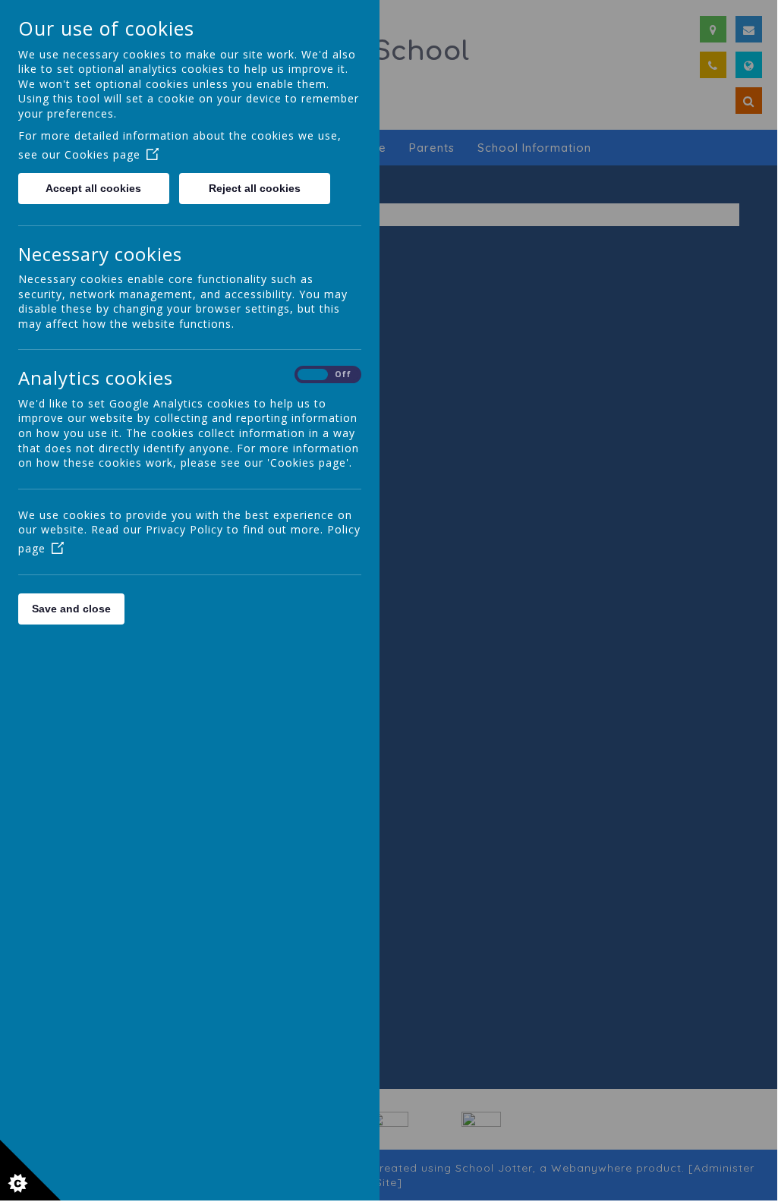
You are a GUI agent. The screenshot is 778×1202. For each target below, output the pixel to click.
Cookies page (102, 154)
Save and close (71, 609)
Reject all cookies (255, 188)
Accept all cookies (93, 188)
